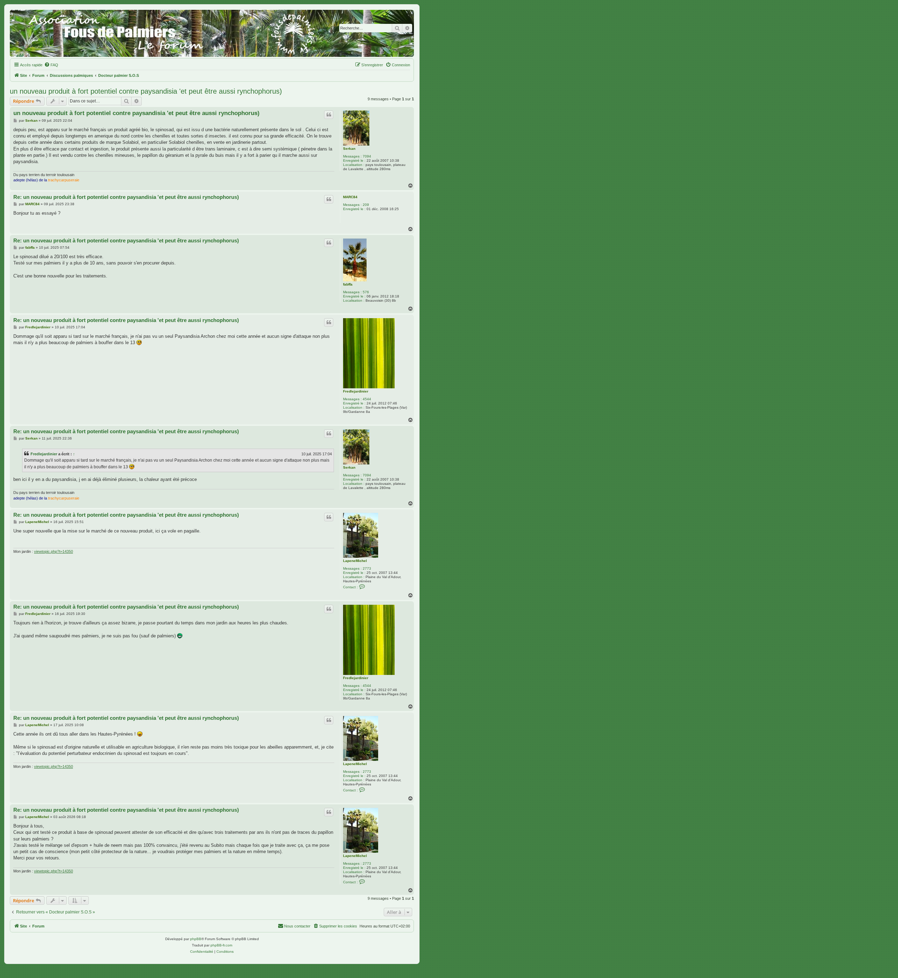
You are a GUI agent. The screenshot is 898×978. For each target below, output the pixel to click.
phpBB (195, 939)
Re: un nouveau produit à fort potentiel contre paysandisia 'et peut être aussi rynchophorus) (126, 197)
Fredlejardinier (355, 391)
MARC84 (350, 197)
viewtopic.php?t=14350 (53, 551)
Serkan (349, 148)
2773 (367, 568)
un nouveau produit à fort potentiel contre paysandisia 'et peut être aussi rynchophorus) (146, 91)
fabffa (348, 284)
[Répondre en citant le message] (328, 114)
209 (366, 205)
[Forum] (212, 33)
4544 (367, 399)
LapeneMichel (355, 561)
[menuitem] (51, 65)
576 (366, 292)
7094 (367, 156)
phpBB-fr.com (221, 945)
